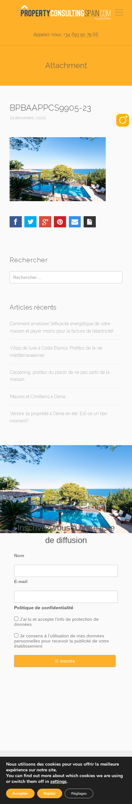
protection (81, 619)
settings (58, 781)
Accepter (20, 793)
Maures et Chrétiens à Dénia (37, 396)
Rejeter (50, 793)
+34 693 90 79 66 (80, 34)
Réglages (79, 793)
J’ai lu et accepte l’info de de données (56, 622)
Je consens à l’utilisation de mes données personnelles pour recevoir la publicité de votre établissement (61, 641)
